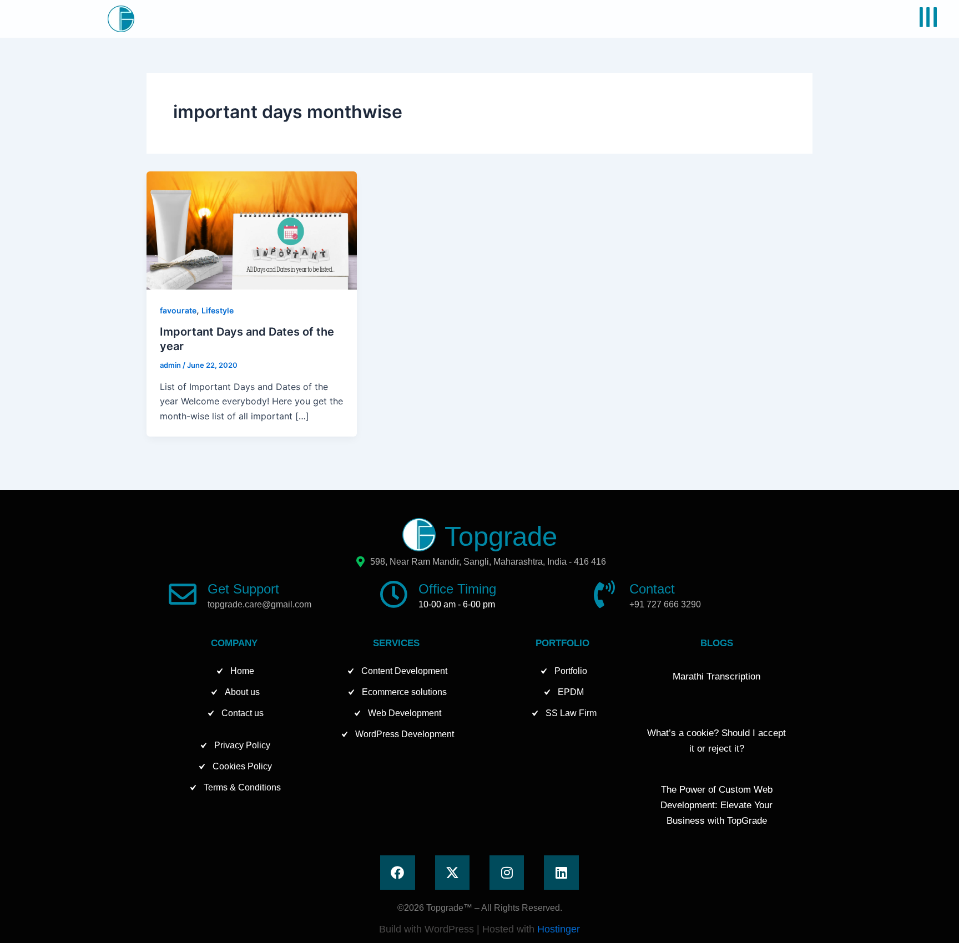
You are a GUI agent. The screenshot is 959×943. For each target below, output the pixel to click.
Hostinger (558, 929)
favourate (178, 310)
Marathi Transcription (716, 676)
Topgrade (501, 536)
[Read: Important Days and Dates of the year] (252, 229)
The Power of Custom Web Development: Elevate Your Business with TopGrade (716, 805)
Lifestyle (217, 310)
